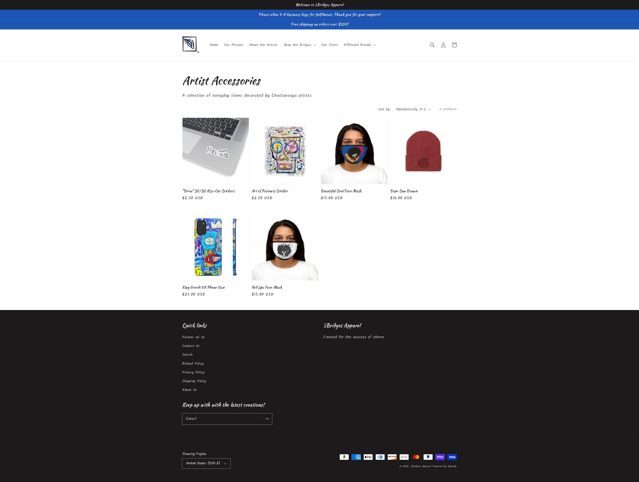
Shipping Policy (194, 381)
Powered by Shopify (445, 466)
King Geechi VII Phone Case (203, 287)
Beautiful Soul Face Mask (341, 190)
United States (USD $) (203, 463)
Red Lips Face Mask (267, 287)
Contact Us (191, 346)
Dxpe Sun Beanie (404, 190)
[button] (432, 44)
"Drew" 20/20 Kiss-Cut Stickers (208, 190)
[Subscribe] (266, 418)
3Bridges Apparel (421, 466)
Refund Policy (193, 363)
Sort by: (384, 109)
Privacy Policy (193, 372)
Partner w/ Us (193, 337)
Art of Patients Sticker (270, 190)
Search (187, 354)
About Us (189, 390)
